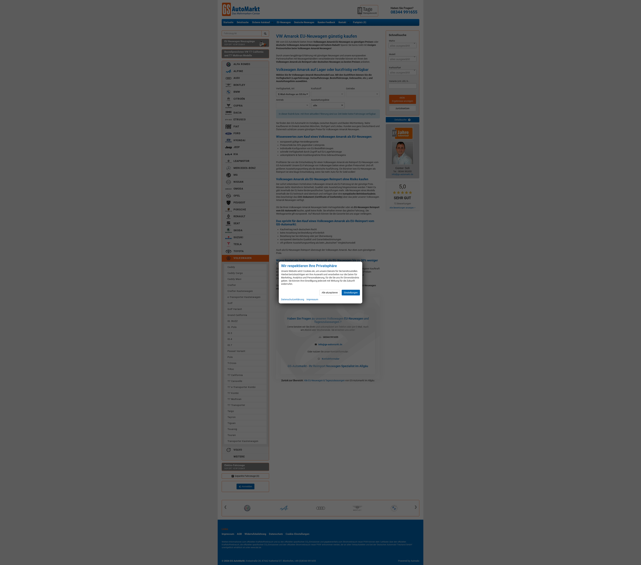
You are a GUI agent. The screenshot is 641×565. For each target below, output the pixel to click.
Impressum (312, 299)
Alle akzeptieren (330, 292)
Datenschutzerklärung (292, 299)
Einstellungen (351, 292)
